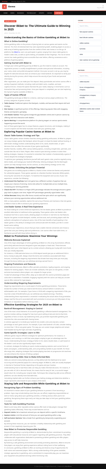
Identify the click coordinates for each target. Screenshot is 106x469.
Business (20, 13)
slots (81, 54)
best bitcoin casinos (86, 37)
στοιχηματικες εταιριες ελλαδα (88, 96)
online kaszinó (84, 82)
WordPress (68, 466)
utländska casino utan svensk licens (90, 110)
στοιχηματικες (85, 103)
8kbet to (17, 52)
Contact (58, 13)
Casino (49, 13)
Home (6, 13)
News (12, 13)
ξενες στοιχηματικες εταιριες (87, 88)
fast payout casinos (86, 32)
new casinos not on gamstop (89, 60)
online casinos (84, 43)
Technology (31, 13)
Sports (41, 13)
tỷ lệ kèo (82, 49)
